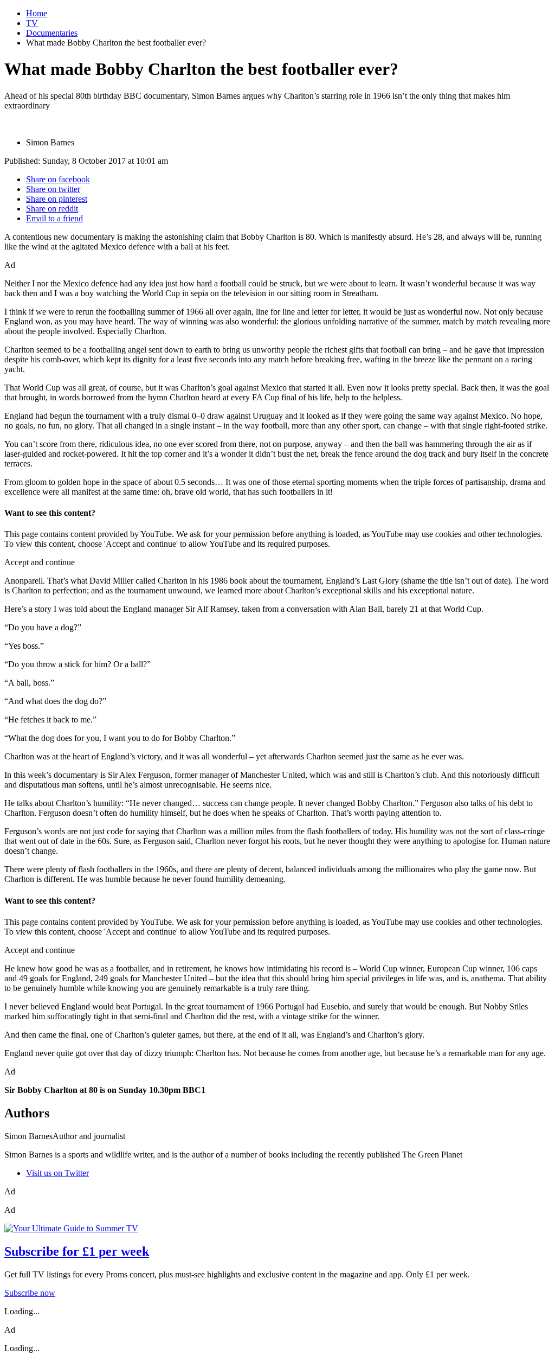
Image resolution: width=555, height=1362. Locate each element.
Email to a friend (54, 218)
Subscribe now (29, 1292)
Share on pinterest (56, 198)
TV (32, 23)
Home (36, 13)
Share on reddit (52, 208)
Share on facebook (58, 179)
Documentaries (52, 32)
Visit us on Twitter (57, 1173)
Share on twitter (53, 189)
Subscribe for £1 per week (76, 1251)
